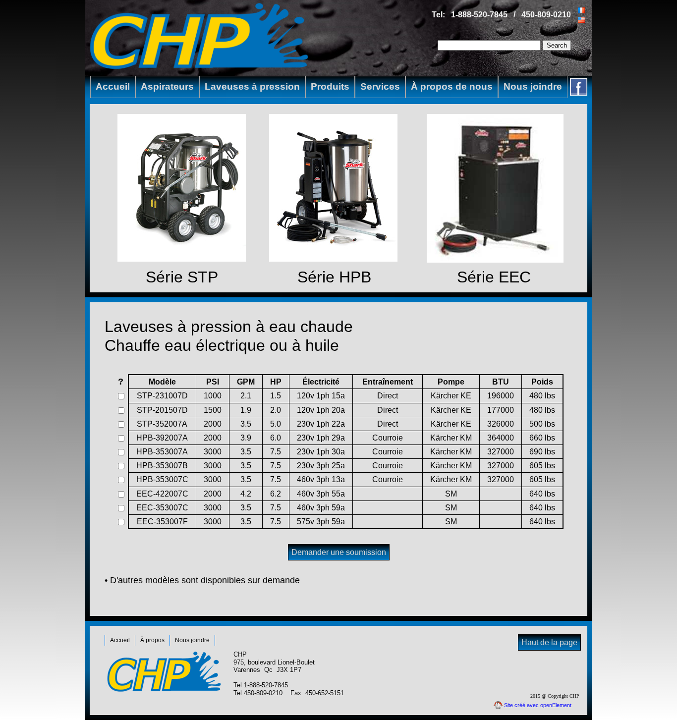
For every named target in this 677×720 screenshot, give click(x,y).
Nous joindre (533, 86)
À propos (152, 640)
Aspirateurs (167, 86)
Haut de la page (549, 642)
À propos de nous (452, 86)
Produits (330, 86)
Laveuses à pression (252, 86)
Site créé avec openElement (537, 705)
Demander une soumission (338, 552)
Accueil (113, 86)
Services (380, 86)
